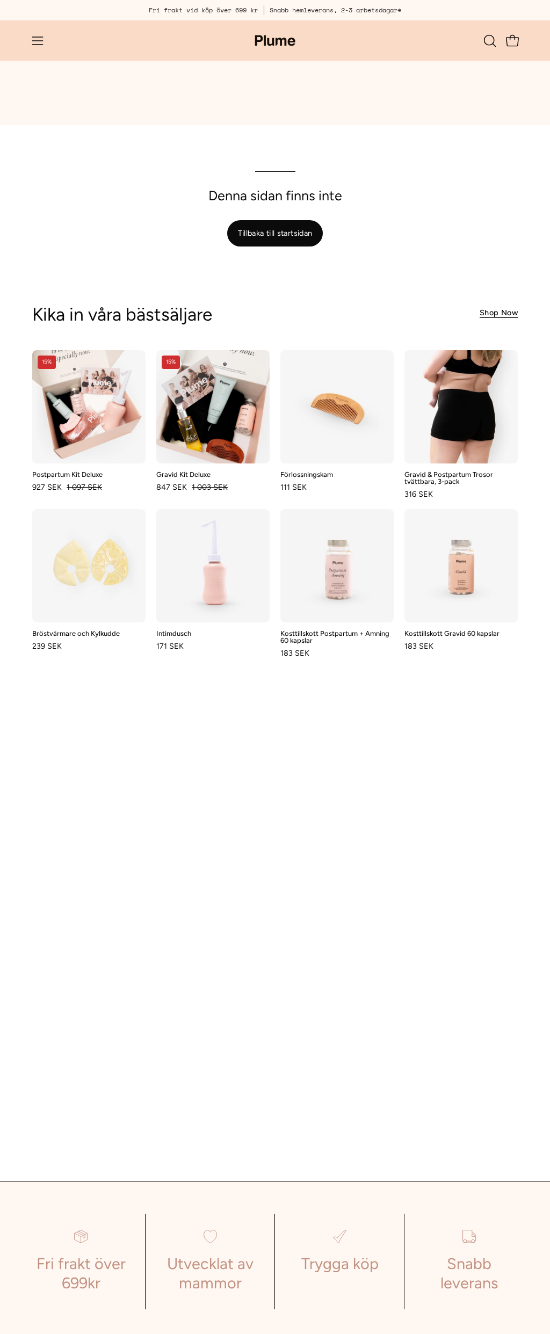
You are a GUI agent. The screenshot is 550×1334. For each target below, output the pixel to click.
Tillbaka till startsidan (275, 233)
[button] (488, 40)
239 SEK (47, 646)
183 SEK (294, 653)
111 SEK (293, 487)
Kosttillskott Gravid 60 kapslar (452, 633)
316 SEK (418, 494)
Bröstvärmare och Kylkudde (76, 633)
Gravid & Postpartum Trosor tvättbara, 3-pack (448, 478)
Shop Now (499, 312)
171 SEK (170, 646)
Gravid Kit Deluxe (183, 475)
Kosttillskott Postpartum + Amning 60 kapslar (334, 637)
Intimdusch (173, 633)
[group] (275, 10)
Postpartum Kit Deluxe (67, 475)
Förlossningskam (306, 475)
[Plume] (275, 40)
